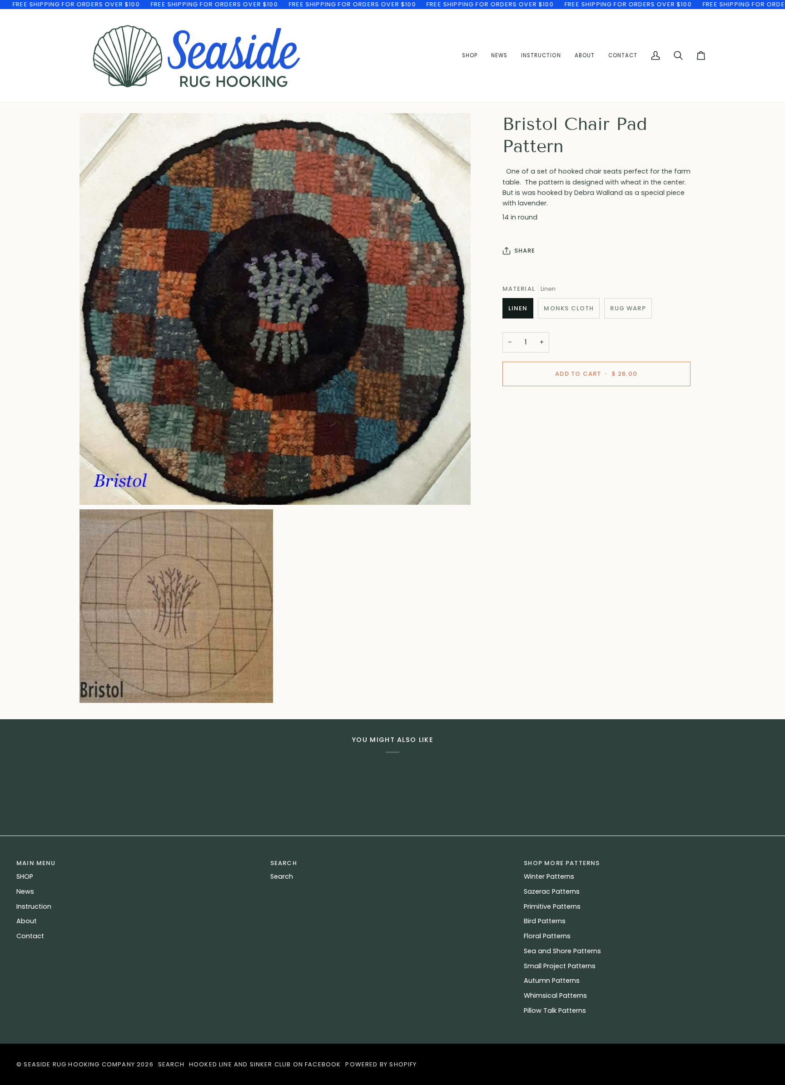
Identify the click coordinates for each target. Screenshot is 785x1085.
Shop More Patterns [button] (562, 863)
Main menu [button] (36, 863)
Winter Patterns (549, 876)
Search (281, 876)
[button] (540, 56)
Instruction (33, 906)
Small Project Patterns (560, 966)
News (25, 891)
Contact (30, 936)
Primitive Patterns (552, 906)
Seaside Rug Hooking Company (79, 1064)
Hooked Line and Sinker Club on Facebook (265, 1064)
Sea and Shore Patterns (562, 951)
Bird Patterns (545, 921)
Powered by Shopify (381, 1064)
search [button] (283, 863)
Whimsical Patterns (555, 995)
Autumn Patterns (552, 980)
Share (525, 250)
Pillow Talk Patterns (555, 1010)
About (26, 921)
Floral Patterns (547, 936)
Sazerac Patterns (552, 891)
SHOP (24, 876)
